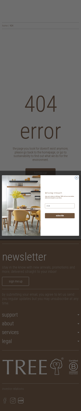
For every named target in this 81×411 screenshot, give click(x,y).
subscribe (60, 215)
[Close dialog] (76, 177)
